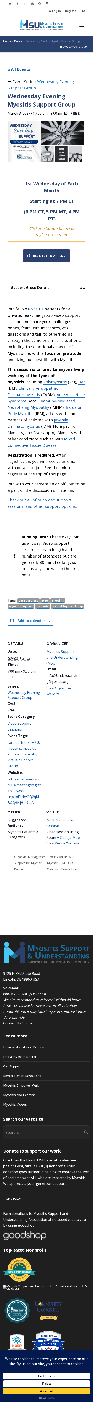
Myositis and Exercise (19, 1095)
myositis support (21, 606)
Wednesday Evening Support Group (24, 695)
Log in (56, 11)
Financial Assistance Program (24, 1047)
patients (43, 606)
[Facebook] (17, 3)
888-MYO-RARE (15, 993)
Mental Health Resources (22, 1076)
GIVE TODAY (14, 1199)
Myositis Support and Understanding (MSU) (62, 657)
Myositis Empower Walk (21, 1085)
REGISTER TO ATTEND (49, 256)
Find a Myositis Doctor (20, 1056)
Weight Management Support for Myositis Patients (30, 863)
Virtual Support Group (68, 606)
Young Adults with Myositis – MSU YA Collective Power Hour (63, 863)
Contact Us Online (17, 1023)
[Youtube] (32, 3)
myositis (58, 600)
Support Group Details (30, 287)
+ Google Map (68, 837)
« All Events (19, 69)
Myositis (35, 309)
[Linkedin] (25, 3)
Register (71, 11)
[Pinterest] (39, 3)
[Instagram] (47, 3)
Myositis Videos (15, 1104)
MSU (45, 600)
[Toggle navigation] (82, 25)
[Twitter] (10, 3)
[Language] (83, 11)
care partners (28, 600)
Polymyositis (55, 381)
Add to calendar (31, 620)
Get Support (12, 1066)
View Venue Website (62, 843)
